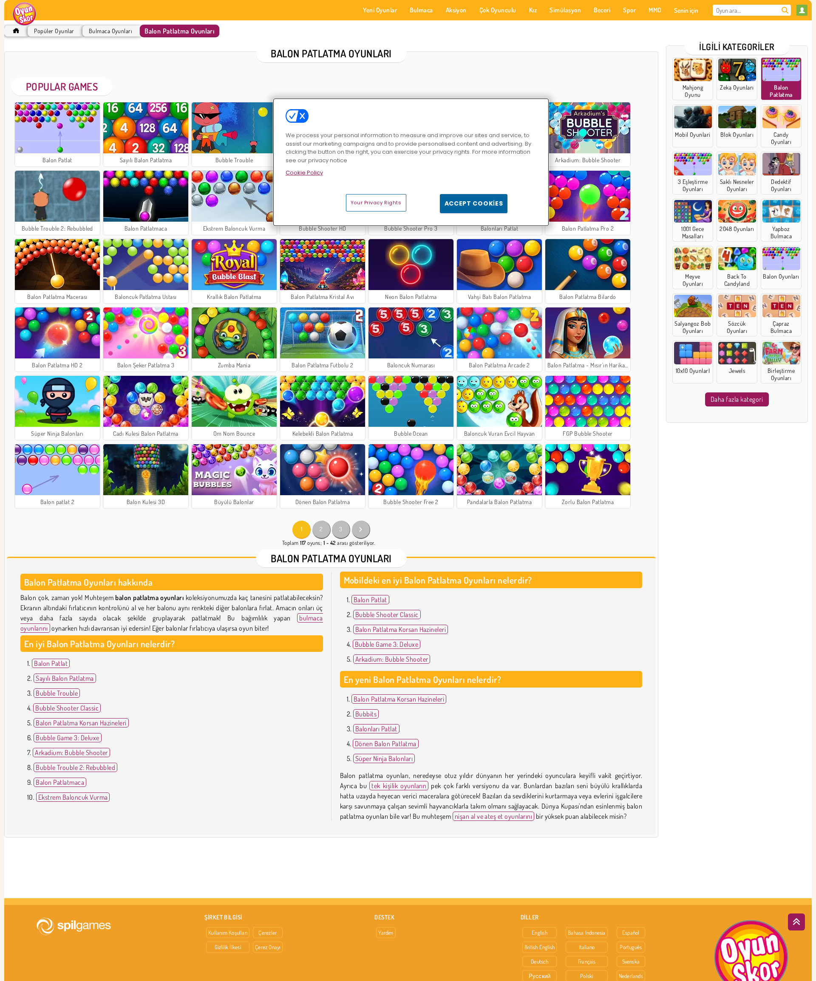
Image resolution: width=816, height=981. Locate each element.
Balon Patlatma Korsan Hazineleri (81, 723)
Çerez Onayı (267, 947)
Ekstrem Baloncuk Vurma (73, 797)
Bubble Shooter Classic (67, 708)
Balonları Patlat (376, 728)
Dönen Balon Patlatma (385, 743)
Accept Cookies (474, 203)
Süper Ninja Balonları (384, 758)
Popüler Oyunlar (54, 30)
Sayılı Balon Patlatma (65, 678)
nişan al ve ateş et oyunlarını (493, 816)
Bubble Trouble (57, 693)
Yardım (385, 932)
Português (631, 947)
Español (631, 932)
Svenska (631, 961)
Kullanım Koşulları (227, 932)
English (539, 932)
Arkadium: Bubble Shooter (71, 752)
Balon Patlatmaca (60, 782)
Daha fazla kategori (737, 399)
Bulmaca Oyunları (111, 30)
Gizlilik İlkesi (228, 947)
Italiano (587, 947)
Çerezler (267, 932)
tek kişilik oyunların (398, 785)
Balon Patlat (51, 663)
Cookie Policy (304, 173)
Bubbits (366, 714)
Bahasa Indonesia (587, 932)
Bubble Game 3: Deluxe (67, 737)
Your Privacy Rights (376, 202)
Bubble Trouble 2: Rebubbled (75, 767)
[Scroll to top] (796, 921)
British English (539, 947)
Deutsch (539, 961)
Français (586, 961)
